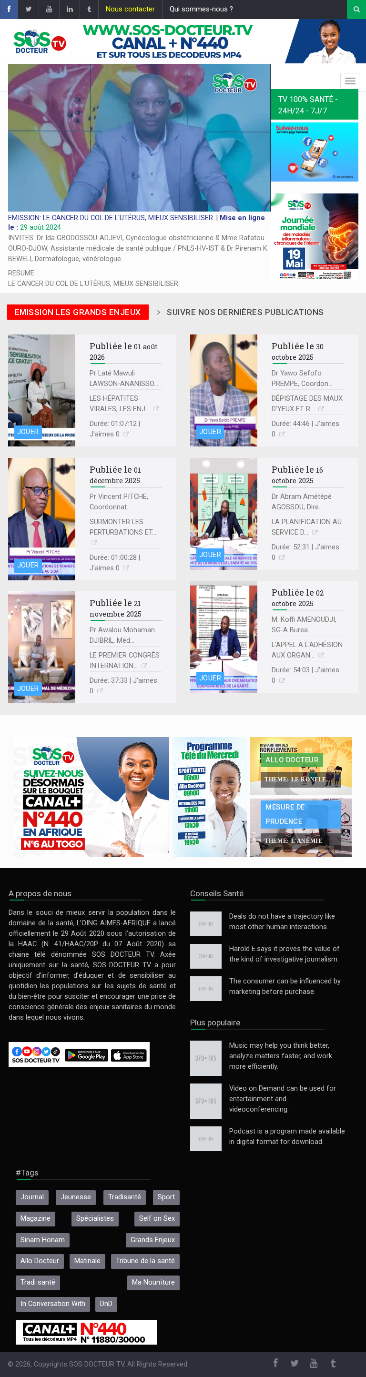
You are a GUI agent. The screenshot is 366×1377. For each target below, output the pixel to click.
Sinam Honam (42, 1240)
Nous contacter (130, 9)
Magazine (35, 1219)
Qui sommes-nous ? (201, 9)
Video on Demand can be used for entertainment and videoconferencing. (282, 1099)
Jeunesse (76, 1197)
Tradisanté (124, 1197)
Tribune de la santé (145, 1261)
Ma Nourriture (153, 1282)
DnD (106, 1304)
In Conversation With (52, 1304)
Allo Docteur (39, 1261)
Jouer (28, 432)
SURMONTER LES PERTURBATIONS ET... (123, 527)
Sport (166, 1197)
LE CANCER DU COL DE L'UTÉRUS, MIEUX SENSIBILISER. (94, 284)
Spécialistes (95, 1219)
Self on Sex (157, 1219)
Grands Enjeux (153, 1240)
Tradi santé (37, 1282)
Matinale (87, 1261)
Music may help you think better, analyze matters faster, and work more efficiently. (280, 1056)
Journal (32, 1197)
